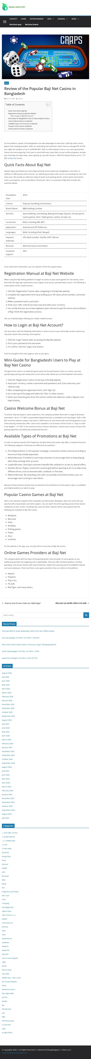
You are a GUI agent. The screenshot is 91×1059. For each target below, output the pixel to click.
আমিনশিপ (4, 919)
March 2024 (6, 786)
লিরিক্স (3, 1017)
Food (4, 860)
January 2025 (7, 747)
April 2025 (6, 736)
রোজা (3, 1013)
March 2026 (6, 692)
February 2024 (7, 790)
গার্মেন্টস (4, 962)
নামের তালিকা (5, 974)
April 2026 (6, 689)
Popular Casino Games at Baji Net (20, 126)
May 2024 (5, 779)
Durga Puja (6, 856)
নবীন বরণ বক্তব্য (6, 970)
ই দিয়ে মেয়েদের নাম (7, 923)
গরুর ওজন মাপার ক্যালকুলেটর (10, 958)
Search (86, 615)
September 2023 (8, 810)
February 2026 (7, 696)
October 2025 (7, 712)
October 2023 (7, 806)
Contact (13, 19)
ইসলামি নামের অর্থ (7, 938)
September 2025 (8, 716)
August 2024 (7, 767)
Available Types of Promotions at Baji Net (22, 124)
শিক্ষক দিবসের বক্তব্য (15, 24)
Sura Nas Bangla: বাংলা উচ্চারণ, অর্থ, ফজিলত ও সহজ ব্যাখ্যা (20, 638)
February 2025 (7, 743)
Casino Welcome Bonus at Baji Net (20, 121)
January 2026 (7, 700)
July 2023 (5, 818)
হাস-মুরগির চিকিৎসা (7, 1032)
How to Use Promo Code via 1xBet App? (23, 603)
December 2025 (8, 704)
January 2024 (7, 794)
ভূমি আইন (4, 997)
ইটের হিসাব (5, 927)
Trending (5, 903)
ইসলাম (3, 935)
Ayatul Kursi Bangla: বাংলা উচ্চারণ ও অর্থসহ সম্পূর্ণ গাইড (20, 658)
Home (23, 19)
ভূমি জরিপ (4, 1001)
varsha (20, 99)
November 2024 (8, 755)
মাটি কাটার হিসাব (6, 1009)
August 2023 (7, 814)
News (74, 19)
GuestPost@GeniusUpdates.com (14, 1053)
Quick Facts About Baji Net (17, 111)
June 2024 (6, 775)
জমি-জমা (4, 966)
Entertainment (37, 19)
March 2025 (6, 739)
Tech (4, 899)
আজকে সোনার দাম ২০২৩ (9, 915)
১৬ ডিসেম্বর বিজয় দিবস (8, 837)
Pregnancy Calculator (10, 891)
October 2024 (7, 759)
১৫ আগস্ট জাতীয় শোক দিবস (9, 833)
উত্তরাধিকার (5, 942)
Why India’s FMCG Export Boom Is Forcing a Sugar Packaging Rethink (29, 644)
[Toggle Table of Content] (47, 105)
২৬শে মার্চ (4, 844)
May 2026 (5, 685)
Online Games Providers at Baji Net (20, 129)
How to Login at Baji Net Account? (22, 116)
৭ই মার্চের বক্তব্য (6, 848)
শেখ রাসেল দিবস (6, 1025)
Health (4, 868)
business (5, 852)
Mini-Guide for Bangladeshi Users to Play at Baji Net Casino (29, 118)
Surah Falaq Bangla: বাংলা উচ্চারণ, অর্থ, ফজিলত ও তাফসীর (20, 651)
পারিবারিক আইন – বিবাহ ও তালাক (11, 978)
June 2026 (6, 681)
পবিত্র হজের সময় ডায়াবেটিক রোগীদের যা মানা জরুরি (70, 603)
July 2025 (5, 724)
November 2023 (8, 802)
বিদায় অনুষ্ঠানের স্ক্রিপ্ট (8, 993)
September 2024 (8, 763)
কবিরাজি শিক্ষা (5, 950)
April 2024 (6, 783)
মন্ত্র (3, 1005)
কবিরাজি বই (5, 946)
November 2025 (8, 708)
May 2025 (5, 732)
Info (49, 19)
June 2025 (6, 728)
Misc (6, 83)
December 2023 (8, 798)
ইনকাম (3, 931)
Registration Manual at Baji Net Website (22, 113)
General (61, 19)
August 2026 (7, 673)
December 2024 (8, 751)
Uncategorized (7, 907)
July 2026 (5, 677)
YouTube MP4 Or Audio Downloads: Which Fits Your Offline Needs (28, 631)
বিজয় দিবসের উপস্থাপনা (31, 24)
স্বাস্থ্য (3, 1029)
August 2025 (7, 720)
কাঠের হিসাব (5, 954)
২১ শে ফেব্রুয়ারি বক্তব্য (8, 841)
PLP (3, 888)
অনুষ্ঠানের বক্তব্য (6, 911)
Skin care (5, 895)
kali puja (5, 876)
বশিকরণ (4, 985)
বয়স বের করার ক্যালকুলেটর (9, 982)
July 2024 (5, 771)
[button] (52, 19)
